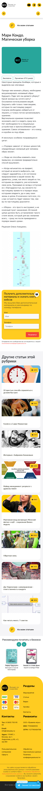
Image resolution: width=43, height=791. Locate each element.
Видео (25, 702)
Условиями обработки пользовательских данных (21, 773)
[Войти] (38, 13)
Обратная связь (10, 555)
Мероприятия (28, 693)
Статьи (26, 697)
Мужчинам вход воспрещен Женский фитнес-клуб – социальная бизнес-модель (19, 522)
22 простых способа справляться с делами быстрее (18, 391)
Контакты (27, 712)
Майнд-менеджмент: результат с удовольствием (17, 487)
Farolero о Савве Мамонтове (15, 424)
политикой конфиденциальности (14, 343)
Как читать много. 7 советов (15, 620)
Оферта (5, 755)
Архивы (26, 707)
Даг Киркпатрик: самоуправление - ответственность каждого (18, 588)
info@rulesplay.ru (8, 731)
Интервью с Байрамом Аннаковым (18, 455)
